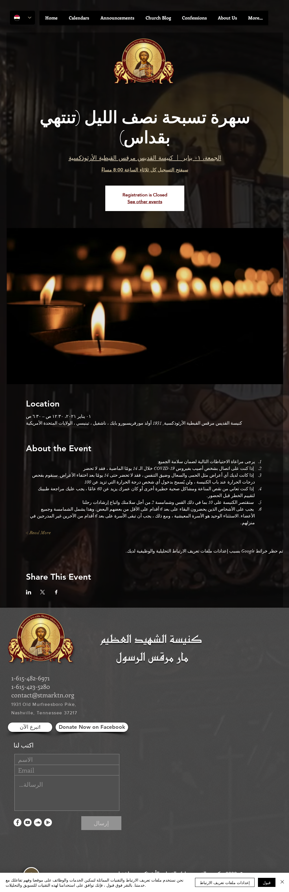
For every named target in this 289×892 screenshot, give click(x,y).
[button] (79, 18)
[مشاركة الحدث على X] (42, 592)
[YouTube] (28, 822)
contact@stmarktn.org (42, 695)
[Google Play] (48, 822)
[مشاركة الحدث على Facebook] (56, 592)
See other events (145, 201)
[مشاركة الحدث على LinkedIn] (28, 592)
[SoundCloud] (38, 822)
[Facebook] (17, 822)
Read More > (38, 533)
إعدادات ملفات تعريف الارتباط (225, 882)
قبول (267, 882)
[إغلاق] (282, 882)
